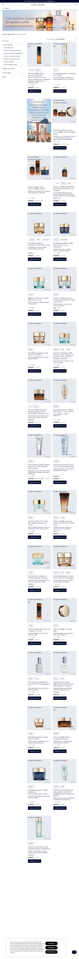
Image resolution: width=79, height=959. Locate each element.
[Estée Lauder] (38, 5)
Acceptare (51, 943)
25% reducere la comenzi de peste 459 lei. (39, 1)
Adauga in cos (35, 91)
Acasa (4, 34)
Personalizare (51, 952)
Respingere (51, 947)
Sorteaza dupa (51, 39)
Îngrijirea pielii (10, 34)
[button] (74, 952)
